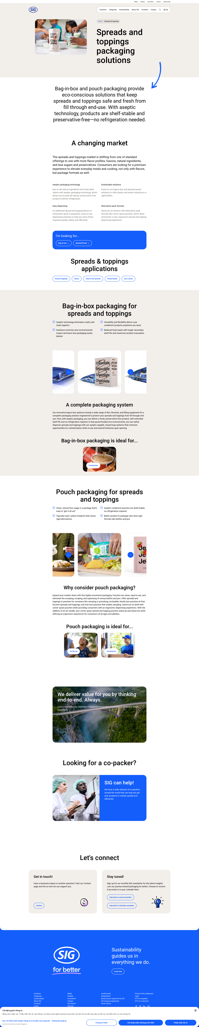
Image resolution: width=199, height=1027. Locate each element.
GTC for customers (142, 1001)
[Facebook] (137, 1006)
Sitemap (70, 1006)
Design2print (105, 996)
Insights (142, 1)
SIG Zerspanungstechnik (110, 1001)
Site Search (71, 1004)
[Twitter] (141, 1006)
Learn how (118, 971)
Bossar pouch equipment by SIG (113, 999)
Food (100, 21)
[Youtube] (149, 1006)
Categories (113, 10)
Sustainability (124, 10)
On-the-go (73, 651)
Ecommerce (111, 651)
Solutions (103, 10)
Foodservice (93, 465)
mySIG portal (166, 1)
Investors (145, 10)
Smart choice (106, 1004)
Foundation (150, 1)
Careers (153, 10)
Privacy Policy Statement (144, 994)
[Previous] (68, 372)
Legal (137, 996)
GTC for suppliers (141, 999)
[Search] (159, 9)
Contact (158, 1)
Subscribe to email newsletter (120, 897)
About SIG (135, 10)
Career (36, 1006)
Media (136, 1)
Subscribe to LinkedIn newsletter (121, 906)
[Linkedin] (145, 1006)
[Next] (130, 372)
